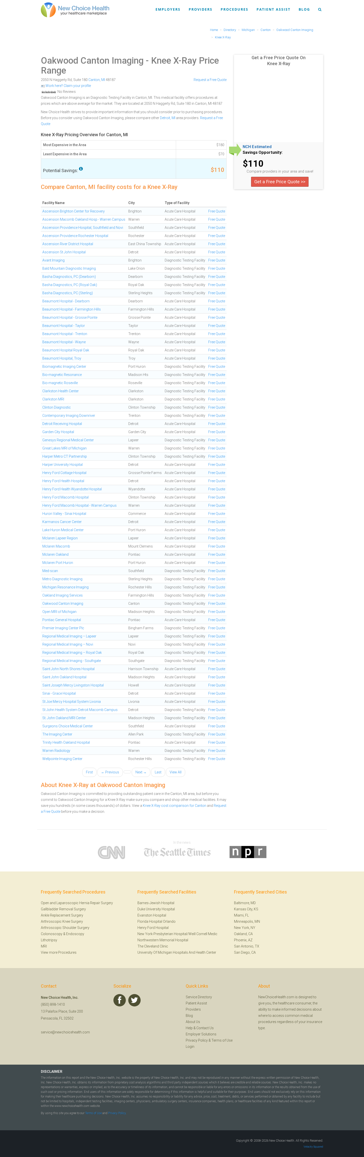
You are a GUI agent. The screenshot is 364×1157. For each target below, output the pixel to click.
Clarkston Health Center (60, 391)
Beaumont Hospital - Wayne (64, 342)
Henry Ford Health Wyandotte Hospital (72, 489)
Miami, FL (241, 915)
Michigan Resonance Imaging (65, 587)
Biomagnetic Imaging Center (64, 366)
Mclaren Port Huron (57, 563)
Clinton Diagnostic (56, 407)
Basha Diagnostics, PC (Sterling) (67, 293)
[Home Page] (75, 10)
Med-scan (50, 571)
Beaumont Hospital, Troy (61, 358)
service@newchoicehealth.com (65, 1032)
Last (158, 772)
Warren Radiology (56, 751)
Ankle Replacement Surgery (62, 915)
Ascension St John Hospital (64, 252)
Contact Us (205, 1028)
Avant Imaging (53, 260)
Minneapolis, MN (247, 921)
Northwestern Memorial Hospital (162, 940)
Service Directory (199, 997)
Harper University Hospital (62, 465)
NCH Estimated (257, 147)
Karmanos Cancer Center (62, 522)
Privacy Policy (197, 1040)
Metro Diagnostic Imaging (62, 579)
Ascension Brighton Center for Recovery (73, 211)
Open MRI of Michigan (59, 612)
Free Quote (216, 211)
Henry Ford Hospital (153, 928)
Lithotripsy (49, 940)
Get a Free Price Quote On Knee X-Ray (279, 60)
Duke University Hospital (156, 909)
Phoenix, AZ (243, 940)
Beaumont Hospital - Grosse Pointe (69, 317)
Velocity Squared (313, 1146)
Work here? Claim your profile (68, 86)
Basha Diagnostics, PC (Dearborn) (69, 277)
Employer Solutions (201, 1034)
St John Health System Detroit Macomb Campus (80, 710)
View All (176, 772)
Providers (200, 9)
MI (103, 80)
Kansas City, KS (246, 909)
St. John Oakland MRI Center (64, 718)
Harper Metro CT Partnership (64, 456)
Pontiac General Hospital (61, 620)
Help (189, 1028)
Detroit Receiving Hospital (62, 424)
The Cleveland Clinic (152, 946)
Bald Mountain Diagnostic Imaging (69, 268)
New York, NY (244, 928)
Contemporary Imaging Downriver (68, 416)
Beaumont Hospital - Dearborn (66, 301)
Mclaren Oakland (55, 554)
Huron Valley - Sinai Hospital (64, 514)
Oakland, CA (243, 934)
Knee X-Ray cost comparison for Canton (174, 806)
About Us (193, 1022)
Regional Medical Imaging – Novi (67, 644)
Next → (141, 772)
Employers (168, 9)
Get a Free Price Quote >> (279, 181)
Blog (304, 9)
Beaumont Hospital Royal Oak (65, 350)
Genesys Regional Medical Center (68, 440)
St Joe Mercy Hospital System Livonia (71, 702)
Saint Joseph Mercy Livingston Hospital (73, 685)
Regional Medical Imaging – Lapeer (69, 636)
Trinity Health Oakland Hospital (66, 742)
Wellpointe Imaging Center (62, 759)
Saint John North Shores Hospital (68, 669)
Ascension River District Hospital (67, 244)
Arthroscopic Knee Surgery (62, 921)
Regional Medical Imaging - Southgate (71, 661)
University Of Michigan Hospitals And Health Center (176, 952)
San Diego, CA (245, 952)
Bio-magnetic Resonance (62, 375)
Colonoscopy (51, 934)
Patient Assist (273, 9)
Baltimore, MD (245, 903)
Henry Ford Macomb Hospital (65, 497)
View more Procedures (59, 952)
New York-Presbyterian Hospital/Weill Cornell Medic (177, 934)
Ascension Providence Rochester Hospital (75, 236)
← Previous (110, 772)
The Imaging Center (57, 734)
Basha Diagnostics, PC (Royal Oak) (69, 285)
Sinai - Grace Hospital (59, 693)
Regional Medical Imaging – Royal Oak (72, 653)
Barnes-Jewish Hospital (155, 903)
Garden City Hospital (58, 432)
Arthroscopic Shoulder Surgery (65, 928)
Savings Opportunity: (263, 152)
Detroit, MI (167, 118)
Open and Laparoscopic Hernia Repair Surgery (77, 903)
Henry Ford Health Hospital (63, 481)
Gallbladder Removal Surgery (63, 909)
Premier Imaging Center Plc (63, 628)
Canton (94, 80)
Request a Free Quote (210, 80)
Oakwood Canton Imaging (92, 60)
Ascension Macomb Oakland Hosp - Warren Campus (83, 219)
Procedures (234, 9)
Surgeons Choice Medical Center (67, 726)
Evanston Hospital (151, 915)
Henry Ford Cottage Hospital (64, 473)
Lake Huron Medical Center (63, 530)
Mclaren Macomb (56, 546)
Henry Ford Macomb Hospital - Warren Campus (79, 505)
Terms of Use (222, 1040)
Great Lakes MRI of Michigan (64, 448)
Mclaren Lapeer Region (60, 538)
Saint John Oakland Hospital (64, 677)
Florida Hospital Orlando (156, 921)
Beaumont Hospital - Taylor (63, 326)
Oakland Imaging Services (62, 595)
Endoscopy (75, 934)
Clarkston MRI (53, 399)
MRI (44, 946)
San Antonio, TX (246, 946)
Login (190, 1047)
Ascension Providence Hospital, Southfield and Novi (82, 228)
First (89, 772)
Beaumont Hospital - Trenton (64, 334)
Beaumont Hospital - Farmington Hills (71, 309)
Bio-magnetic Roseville (60, 383)
